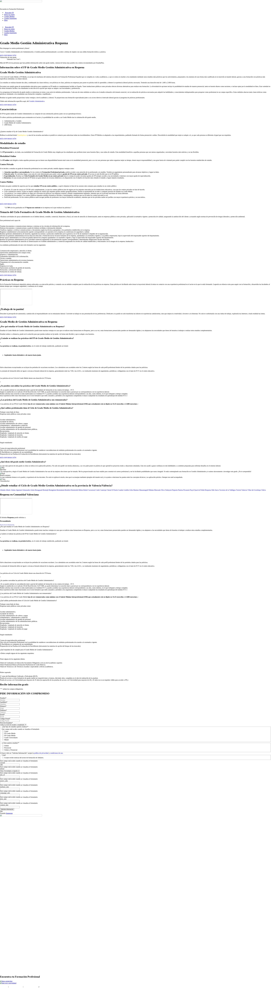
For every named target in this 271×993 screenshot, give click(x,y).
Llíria (131, 490)
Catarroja (103, 490)
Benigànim (52, 490)
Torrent (238, 490)
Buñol (85, 490)
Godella (126, 490)
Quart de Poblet (199, 490)
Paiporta (175, 490)
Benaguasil (38, 490)
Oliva (163, 490)
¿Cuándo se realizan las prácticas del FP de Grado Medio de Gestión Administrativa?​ (28, 534)
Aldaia (13, 490)
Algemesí (19, 490)
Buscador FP (9, 13)
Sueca (217, 490)
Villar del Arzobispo (254, 490)
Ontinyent (168, 490)
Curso (6, 731)
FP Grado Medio (9, 733)
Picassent (186, 490)
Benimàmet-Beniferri (64, 490)
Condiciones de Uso (16, 987)
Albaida (2, 490)
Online (6, 746)
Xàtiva (263, 490)
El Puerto (115, 490)
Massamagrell (143, 490)
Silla (212, 490)
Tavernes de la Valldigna (227, 490)
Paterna (180, 490)
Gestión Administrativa (37, 101)
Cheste (109, 490)
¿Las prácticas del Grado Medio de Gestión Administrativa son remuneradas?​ (25, 593)
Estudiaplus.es (22, 135)
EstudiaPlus (4, 987)
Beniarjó (45, 490)
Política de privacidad (31, 987)
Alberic (8, 490)
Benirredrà (74, 490)
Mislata (151, 490)
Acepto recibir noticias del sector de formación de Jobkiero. (24, 758)
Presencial (7, 748)
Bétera (81, 490)
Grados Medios (9, 16)
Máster (6, 740)
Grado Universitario (11, 738)
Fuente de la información (7, 525)
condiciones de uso (56, 753)
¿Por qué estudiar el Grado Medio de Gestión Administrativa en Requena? (24, 526)
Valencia (244, 490)
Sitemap (2, 990)
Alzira (32, 490)
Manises (136, 490)
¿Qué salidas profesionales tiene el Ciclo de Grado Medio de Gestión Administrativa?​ (28, 600)
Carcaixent (91, 490)
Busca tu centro (9, 14)
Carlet (98, 490)
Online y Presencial (10, 750)
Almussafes (26, 490)
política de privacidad (41, 753)
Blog (6, 20)
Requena (208, 490)
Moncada (157, 490)
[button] (135, 527)
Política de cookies (46, 987)
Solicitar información (7, 809)
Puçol (192, 490)
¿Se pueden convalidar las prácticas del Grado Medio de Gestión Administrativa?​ (27, 580)
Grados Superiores (10, 18)
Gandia (120, 490)
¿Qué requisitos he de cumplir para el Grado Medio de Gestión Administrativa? (26, 650)
